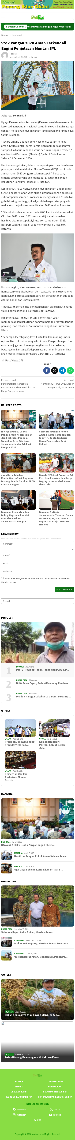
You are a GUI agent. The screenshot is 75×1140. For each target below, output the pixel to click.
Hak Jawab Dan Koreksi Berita (55, 1096)
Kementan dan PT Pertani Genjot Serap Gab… (52, 745)
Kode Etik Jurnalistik (19, 1096)
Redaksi (19, 1086)
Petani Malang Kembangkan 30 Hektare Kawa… (33, 1057)
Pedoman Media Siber (55, 1091)
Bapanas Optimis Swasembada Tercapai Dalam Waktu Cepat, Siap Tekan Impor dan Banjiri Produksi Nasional (56, 518)
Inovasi (20, 667)
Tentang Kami (55, 1081)
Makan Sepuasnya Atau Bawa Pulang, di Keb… (32, 1015)
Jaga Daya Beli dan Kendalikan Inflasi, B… (38, 869)
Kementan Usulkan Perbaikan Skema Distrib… (16, 777)
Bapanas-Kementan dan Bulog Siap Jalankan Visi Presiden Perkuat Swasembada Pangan (15, 516)
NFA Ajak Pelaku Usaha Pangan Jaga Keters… (28, 845)
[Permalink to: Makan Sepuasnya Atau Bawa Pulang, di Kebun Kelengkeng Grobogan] (37, 999)
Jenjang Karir (19, 1091)
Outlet (9, 1012)
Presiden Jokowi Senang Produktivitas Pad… (20, 743)
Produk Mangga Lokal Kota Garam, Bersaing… (43, 696)
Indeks (19, 1081)
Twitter (57, 1109)
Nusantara (21, 680)
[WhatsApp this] (70, 370)
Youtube (57, 1114)
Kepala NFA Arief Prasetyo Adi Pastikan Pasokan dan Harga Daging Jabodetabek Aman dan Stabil (56, 479)
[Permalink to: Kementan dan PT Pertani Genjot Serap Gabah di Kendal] (54, 728)
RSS (39, 1120)
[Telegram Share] (62, 370)
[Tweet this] (54, 370)
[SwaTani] (37, 17)
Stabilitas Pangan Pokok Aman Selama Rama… (40, 856)
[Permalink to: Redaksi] (4, 55)
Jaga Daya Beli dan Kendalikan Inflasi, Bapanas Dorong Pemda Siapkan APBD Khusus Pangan (18, 479)
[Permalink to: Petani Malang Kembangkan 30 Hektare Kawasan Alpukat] (37, 1042)
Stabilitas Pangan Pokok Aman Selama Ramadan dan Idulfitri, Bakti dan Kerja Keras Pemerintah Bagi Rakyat (55, 438)
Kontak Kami (55, 1086)
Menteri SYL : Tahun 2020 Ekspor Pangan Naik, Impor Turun (57, 383)
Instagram (21, 1114)
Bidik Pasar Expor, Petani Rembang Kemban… (43, 683)
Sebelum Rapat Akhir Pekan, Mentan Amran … (28, 932)
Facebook (21, 1109)
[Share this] (46, 370)
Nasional (5, 842)
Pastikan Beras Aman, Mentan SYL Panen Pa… (40, 956)
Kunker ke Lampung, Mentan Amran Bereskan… (41, 943)
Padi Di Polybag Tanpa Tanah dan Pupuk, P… (42, 669)
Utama (8, 739)
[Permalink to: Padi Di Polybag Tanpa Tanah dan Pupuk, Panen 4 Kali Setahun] (37, 642)
